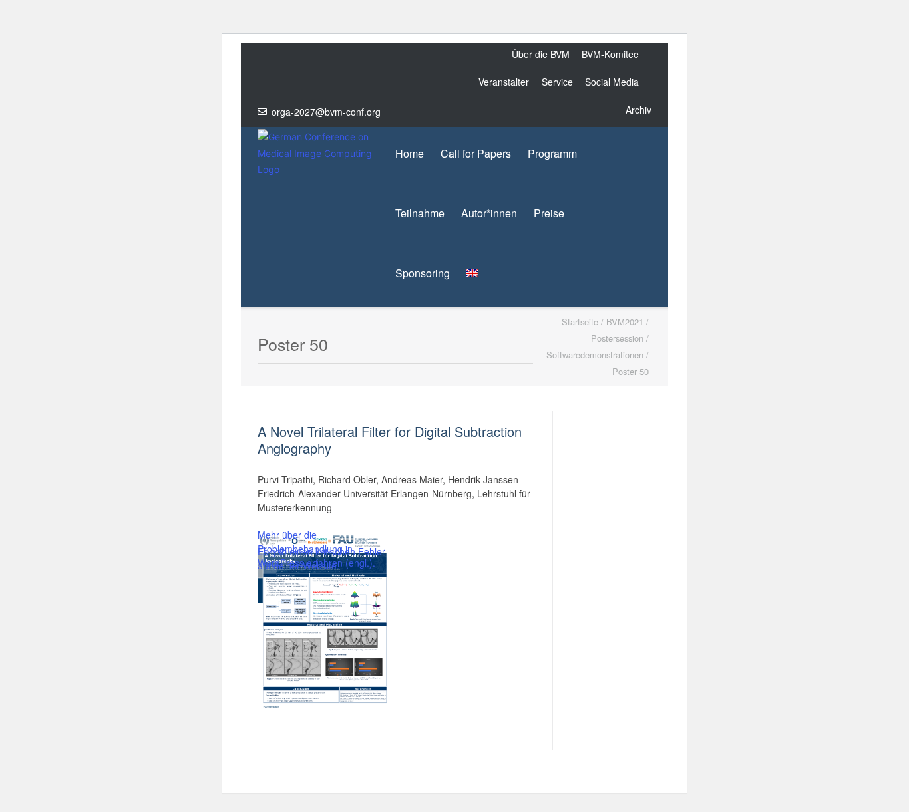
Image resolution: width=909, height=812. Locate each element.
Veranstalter (503, 81)
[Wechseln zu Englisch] (472, 273)
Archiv (638, 109)
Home (409, 153)
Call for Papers (476, 153)
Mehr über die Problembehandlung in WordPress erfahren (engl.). (316, 548)
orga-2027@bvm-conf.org (326, 111)
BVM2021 (624, 321)
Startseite (580, 321)
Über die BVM (541, 54)
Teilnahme (420, 213)
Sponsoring (422, 273)
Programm (552, 153)
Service (557, 81)
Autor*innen (489, 213)
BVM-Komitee (610, 54)
